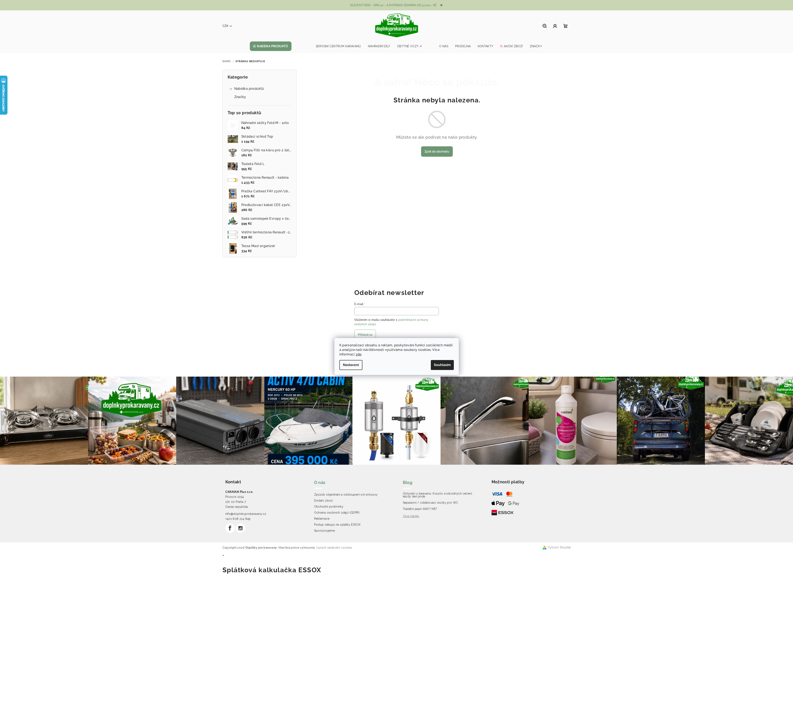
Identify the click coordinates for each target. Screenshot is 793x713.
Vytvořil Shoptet (559, 547)
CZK (225, 26)
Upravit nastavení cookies (334, 547)
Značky (240, 97)
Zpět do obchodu (437, 151)
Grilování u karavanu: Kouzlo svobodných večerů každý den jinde (437, 495)
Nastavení (351, 365)
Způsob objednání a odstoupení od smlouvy (346, 494)
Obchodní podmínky (329, 506)
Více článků (411, 516)
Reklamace (322, 518)
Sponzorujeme (324, 530)
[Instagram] (240, 528)
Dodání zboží (323, 500)
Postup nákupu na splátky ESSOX (337, 524)
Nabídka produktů (249, 89)
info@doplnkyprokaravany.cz (245, 513)
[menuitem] (270, 46)
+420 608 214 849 (238, 518)
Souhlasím (442, 365)
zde (359, 354)
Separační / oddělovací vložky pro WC (430, 502)
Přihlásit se (365, 334)
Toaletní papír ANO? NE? (420, 508)
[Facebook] (230, 528)
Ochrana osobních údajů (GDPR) (337, 512)
